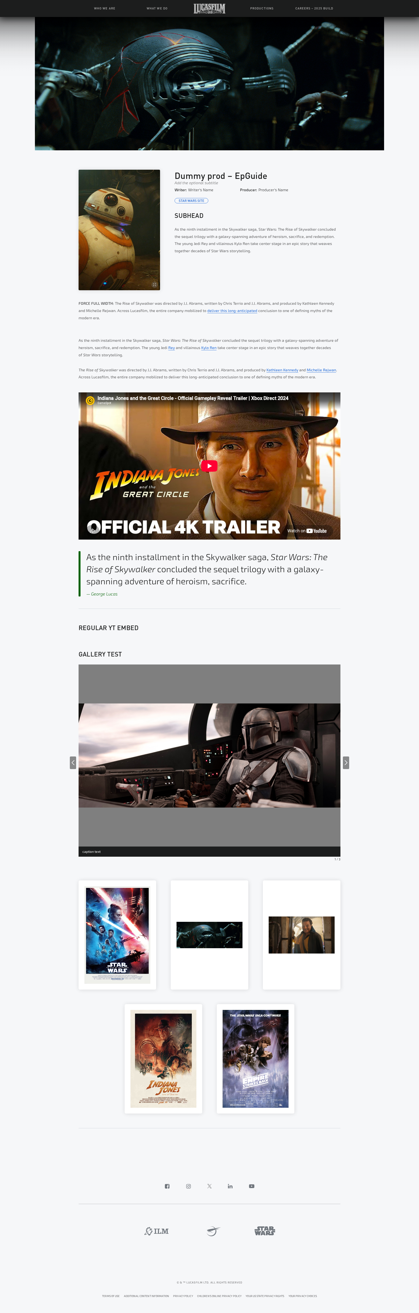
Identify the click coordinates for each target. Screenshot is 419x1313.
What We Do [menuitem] (157, 8)
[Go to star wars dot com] (265, 1230)
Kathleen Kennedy (282, 370)
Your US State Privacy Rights (265, 1296)
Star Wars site (191, 200)
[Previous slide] (73, 762)
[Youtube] (252, 1186)
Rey (171, 347)
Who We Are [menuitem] (104, 8)
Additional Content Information (146, 1296)
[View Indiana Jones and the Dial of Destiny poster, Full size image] (163, 1059)
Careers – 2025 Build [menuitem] (314, 8)
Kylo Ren (209, 347)
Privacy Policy (183, 1296)
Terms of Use (111, 1296)
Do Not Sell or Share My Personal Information (303, 1295)
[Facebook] (167, 1186)
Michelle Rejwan (321, 370)
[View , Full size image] (117, 935)
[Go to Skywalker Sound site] (212, 1231)
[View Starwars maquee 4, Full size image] (209, 935)
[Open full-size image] (119, 230)
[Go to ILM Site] (156, 1231)
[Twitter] (209, 1186)
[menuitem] (209, 8)
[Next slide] (346, 762)
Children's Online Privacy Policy (219, 1296)
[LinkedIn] (230, 1186)
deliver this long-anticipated (232, 310)
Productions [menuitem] (261, 8)
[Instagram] (188, 1186)
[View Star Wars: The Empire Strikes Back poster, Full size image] (255, 1059)
